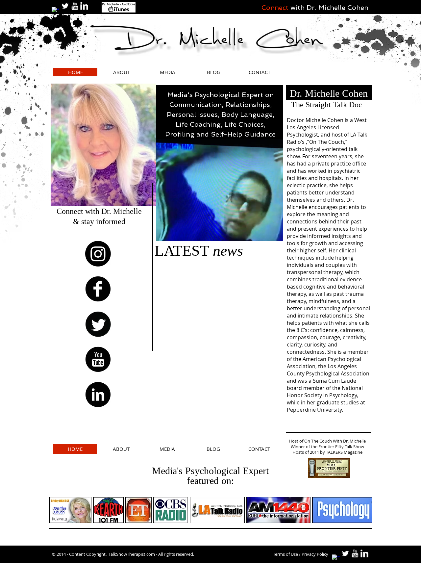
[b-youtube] (98, 359)
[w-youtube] (75, 6)
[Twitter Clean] (65, 6)
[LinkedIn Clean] (84, 6)
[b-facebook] (98, 289)
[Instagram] (98, 254)
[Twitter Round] (98, 324)
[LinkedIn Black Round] (98, 394)
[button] (274, 233)
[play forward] (363, 510)
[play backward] (57, 510)
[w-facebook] (56, 11)
